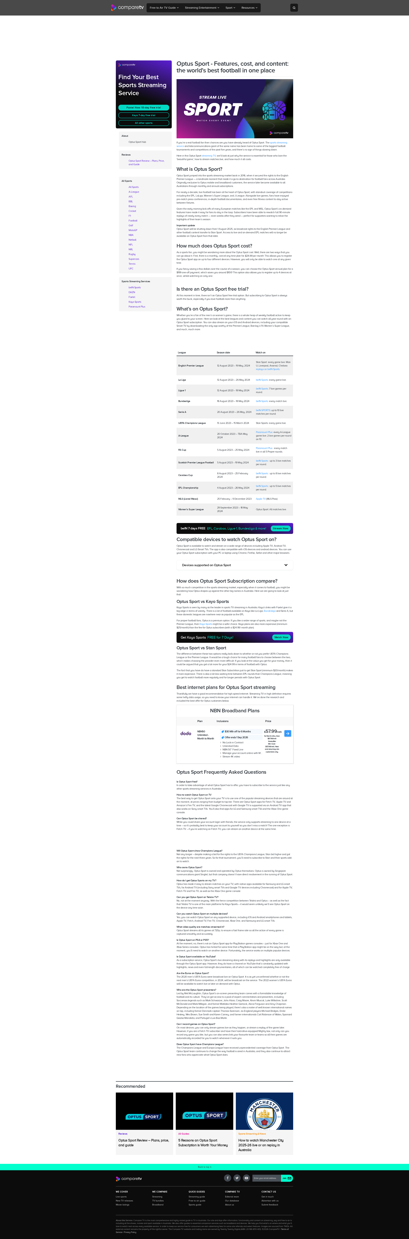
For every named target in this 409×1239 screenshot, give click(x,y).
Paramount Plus (264, 432)
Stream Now (280, 528)
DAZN (132, 292)
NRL (131, 249)
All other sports (144, 123)
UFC (131, 268)
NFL (131, 244)
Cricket (132, 211)
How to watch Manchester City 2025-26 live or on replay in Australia (261, 1145)
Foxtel (132, 297)
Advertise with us (270, 1200)
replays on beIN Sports (268, 369)
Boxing (132, 206)
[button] (235, 565)
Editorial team (232, 1196)
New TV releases (124, 1200)
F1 (130, 215)
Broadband (157, 1204)
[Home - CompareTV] (127, 7)
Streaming (157, 1196)
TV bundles (158, 1200)
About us (229, 1204)
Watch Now (281, 637)
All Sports (134, 187)
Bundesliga (270, 611)
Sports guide (195, 1204)
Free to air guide (197, 1200)
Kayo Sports (206, 624)
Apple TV (261, 498)
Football (133, 220)
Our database (232, 1200)
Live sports (121, 1196)
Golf (131, 225)
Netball (132, 239)
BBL (131, 201)
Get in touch (268, 1196)
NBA (131, 235)
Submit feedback (270, 1204)
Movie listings (122, 1204)
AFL (131, 196)
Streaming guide (197, 1196)
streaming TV (209, 155)
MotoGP (133, 230)
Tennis (132, 263)
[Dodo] (185, 733)
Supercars (134, 259)
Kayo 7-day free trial (143, 115)
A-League (134, 191)
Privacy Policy (130, 1232)
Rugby (132, 254)
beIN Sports (262, 379)
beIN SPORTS (263, 410)
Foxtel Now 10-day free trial (144, 107)
